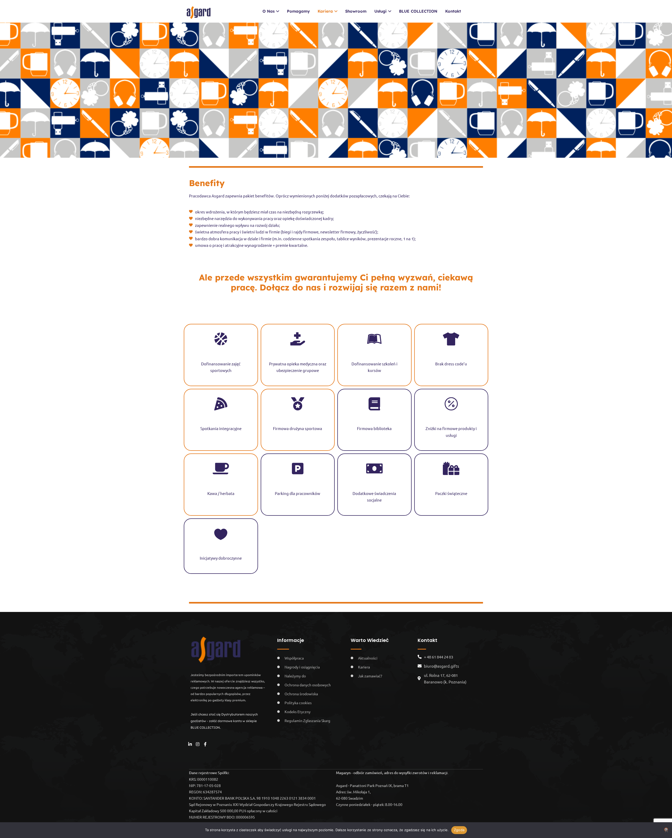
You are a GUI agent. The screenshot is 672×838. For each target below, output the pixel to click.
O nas (268, 11)
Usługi (380, 11)
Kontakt (453, 11)
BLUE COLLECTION (418, 11)
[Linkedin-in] (190, 744)
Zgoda (459, 830)
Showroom (355, 11)
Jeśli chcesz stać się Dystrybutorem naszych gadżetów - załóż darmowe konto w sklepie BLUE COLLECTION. (224, 720)
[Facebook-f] (205, 744)
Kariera (325, 11)
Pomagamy (298, 11)
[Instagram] (198, 744)
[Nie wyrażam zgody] (666, 829)
